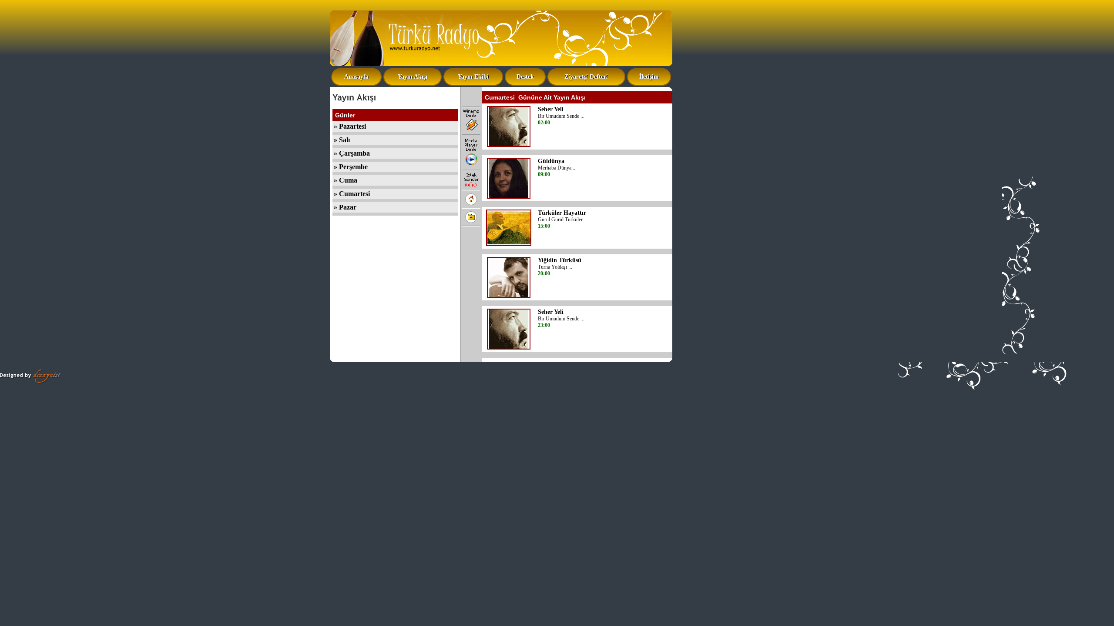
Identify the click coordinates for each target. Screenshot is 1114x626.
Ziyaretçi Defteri (586, 76)
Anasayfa (356, 76)
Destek (525, 76)
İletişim (649, 76)
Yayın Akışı (412, 76)
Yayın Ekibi (473, 76)
